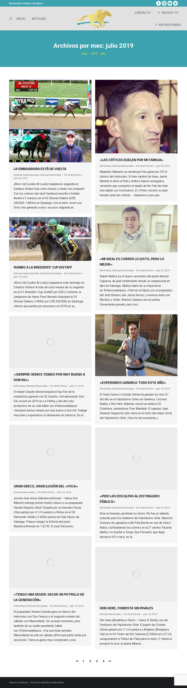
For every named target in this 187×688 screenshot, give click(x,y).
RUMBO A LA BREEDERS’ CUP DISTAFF (43, 267)
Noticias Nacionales (50, 175)
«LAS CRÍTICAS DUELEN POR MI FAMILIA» (131, 160)
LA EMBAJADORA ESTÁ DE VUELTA (40, 168)
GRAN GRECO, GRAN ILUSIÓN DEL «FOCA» (46, 486)
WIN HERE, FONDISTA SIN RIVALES (126, 608)
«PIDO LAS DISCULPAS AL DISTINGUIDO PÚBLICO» (130, 498)
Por (72, 175)
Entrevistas (105, 166)
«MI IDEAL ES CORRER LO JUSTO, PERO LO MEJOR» (132, 261)
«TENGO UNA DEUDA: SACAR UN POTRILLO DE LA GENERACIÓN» (49, 597)
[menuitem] (21, 18)
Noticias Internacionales (26, 175)
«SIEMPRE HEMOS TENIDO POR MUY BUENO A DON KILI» (49, 377)
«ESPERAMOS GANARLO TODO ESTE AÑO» (133, 382)
